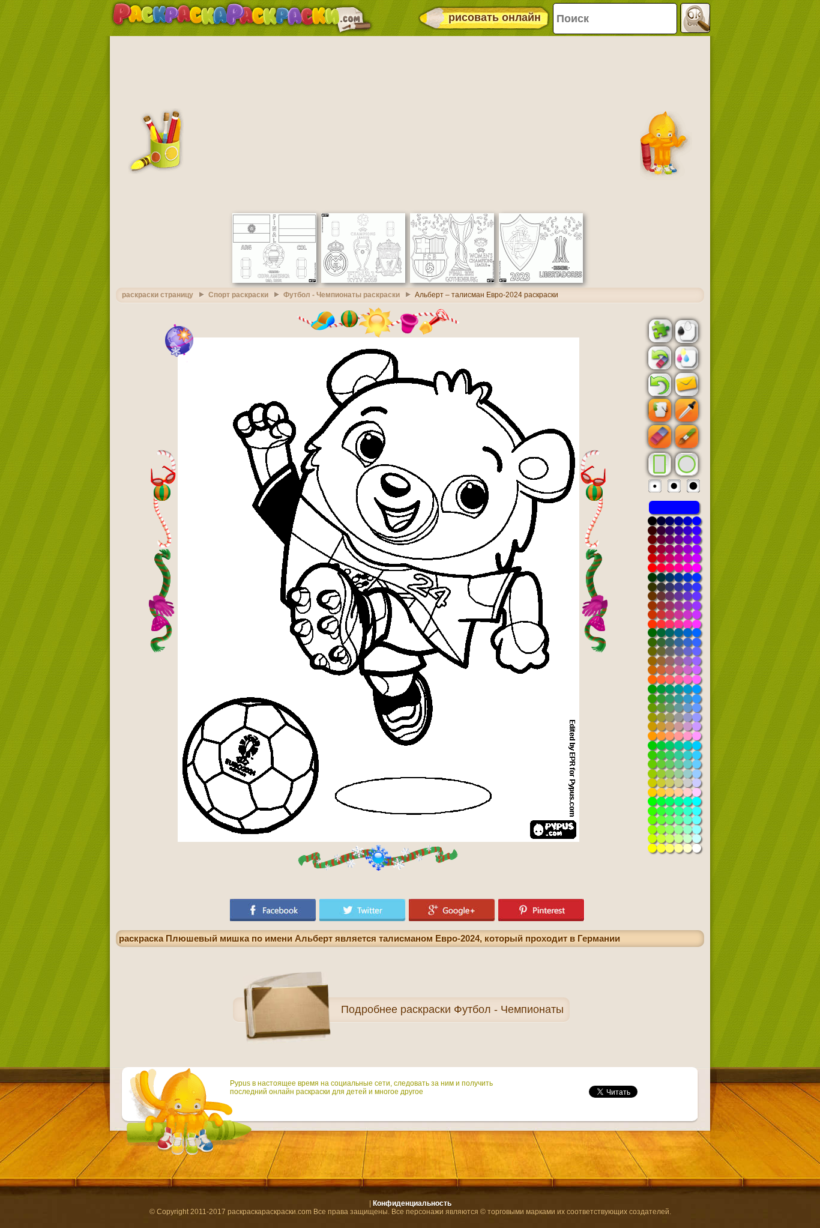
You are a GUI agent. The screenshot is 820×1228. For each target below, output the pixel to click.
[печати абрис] (685, 330)
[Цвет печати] (685, 357)
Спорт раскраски (238, 295)
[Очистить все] (658, 358)
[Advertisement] (410, 123)
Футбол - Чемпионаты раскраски (341, 295)
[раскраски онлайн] (242, 18)
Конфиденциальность (412, 1203)
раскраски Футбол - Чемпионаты (482, 1009)
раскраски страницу (157, 295)
